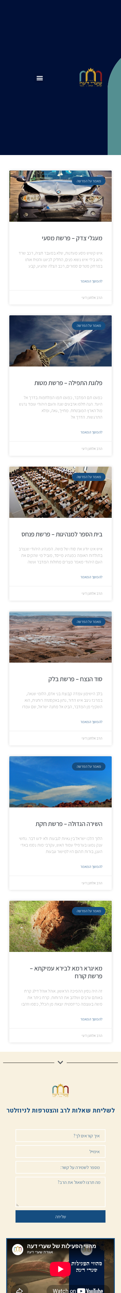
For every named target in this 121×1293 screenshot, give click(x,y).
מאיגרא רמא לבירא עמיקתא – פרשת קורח (66, 972)
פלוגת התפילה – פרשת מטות (68, 383)
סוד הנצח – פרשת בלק (75, 679)
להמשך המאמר (91, 281)
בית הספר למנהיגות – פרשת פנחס (61, 534)
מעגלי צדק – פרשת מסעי (72, 238)
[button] (39, 78)
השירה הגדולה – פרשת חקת (69, 824)
